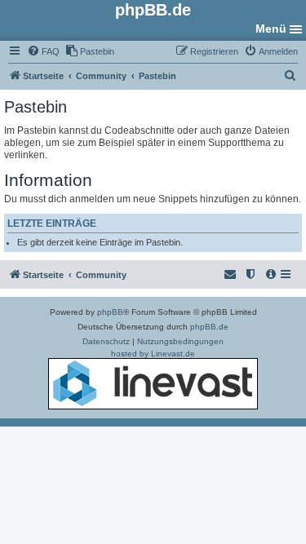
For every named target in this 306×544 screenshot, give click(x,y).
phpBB (110, 311)
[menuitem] (43, 51)
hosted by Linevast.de (153, 353)
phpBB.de (209, 326)
